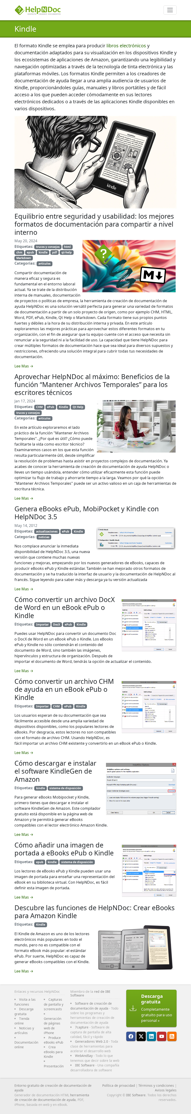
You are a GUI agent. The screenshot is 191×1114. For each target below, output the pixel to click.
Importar (42, 624)
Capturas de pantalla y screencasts (53, 1004)
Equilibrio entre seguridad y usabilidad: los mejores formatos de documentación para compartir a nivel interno (94, 224)
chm (19, 252)
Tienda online (21, 1020)
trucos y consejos (48, 247)
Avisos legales (166, 1090)
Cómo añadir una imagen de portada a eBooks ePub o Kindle (64, 848)
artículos (44, 264)
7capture (82, 1027)
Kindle (25, 29)
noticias (43, 537)
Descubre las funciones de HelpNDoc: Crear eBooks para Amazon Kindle (94, 911)
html (67, 247)
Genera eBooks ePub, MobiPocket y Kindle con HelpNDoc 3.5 (86, 512)
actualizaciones (47, 531)
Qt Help (78, 407)
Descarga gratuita (24, 1011)
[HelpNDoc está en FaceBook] (131, 1036)
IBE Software (85, 1065)
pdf (54, 252)
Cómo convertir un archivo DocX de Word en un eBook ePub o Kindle (64, 607)
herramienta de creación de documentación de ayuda (51, 1097)
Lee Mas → (23, 366)
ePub (50, 407)
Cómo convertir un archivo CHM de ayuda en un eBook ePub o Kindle (64, 689)
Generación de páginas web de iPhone (52, 1025)
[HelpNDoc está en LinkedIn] (151, 1036)
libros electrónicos (126, 45)
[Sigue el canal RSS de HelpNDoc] (172, 1036)
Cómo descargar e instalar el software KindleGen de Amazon (55, 771)
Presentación (54, 1066)
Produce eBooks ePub (53, 1040)
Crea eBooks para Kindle (53, 1052)
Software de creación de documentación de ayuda (91, 1005)
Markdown (23, 258)
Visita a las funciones (25, 1001)
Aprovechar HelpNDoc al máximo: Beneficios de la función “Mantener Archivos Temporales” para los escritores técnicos (92, 384)
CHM (39, 407)
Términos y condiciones (156, 1085)
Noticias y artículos (24, 1030)
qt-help (66, 252)
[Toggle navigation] (170, 10)
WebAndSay (84, 1055)
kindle (43, 252)
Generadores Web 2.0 (91, 1041)
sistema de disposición (65, 788)
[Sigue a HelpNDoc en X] (141, 1036)
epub (30, 252)
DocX (56, 624)
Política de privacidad (118, 1085)
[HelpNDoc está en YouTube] (161, 1036)
